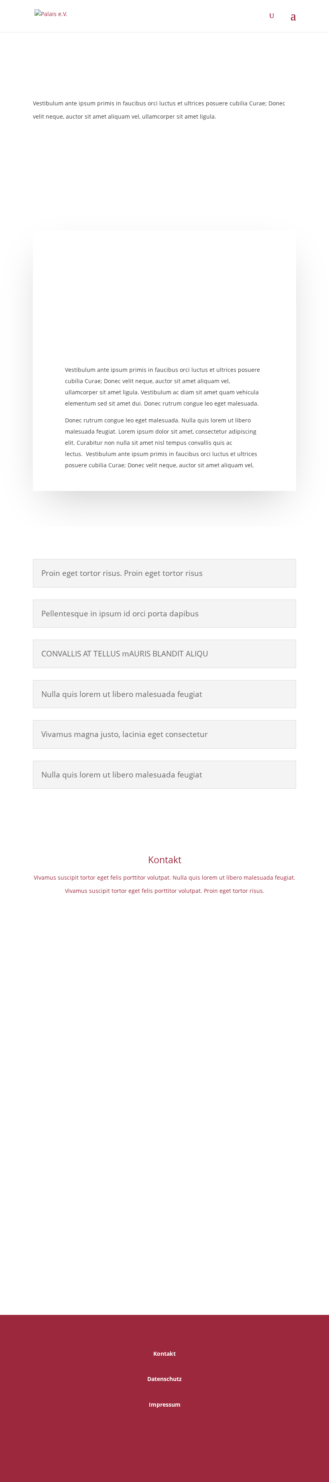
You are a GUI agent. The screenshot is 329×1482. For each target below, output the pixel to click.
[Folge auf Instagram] (172, 1429)
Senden (273, 1232)
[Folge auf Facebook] (164, 1273)
